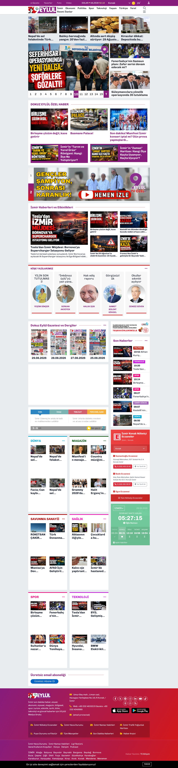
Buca (30, 755)
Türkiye (123, 8)
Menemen (102, 758)
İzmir (60, 8)
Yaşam (113, 8)
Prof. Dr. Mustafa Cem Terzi (136, 309)
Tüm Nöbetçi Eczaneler (132, 498)
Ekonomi (70, 8)
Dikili (51, 755)
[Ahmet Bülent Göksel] (89, 293)
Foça (57, 755)
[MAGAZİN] (104, 441)
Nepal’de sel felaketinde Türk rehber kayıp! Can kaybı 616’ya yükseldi (140, 422)
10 (76, 94)
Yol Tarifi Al (141, 466)
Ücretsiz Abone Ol (44, 681)
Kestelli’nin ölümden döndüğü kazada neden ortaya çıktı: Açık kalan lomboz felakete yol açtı (140, 408)
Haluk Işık (65, 306)
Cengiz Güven (112, 306)
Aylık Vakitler (121, 542)
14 (96, 94)
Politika (82, 8)
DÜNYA (36, 441)
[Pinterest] (125, 698)
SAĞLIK (77, 519)
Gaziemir (65, 755)
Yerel (133, 8)
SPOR (35, 597)
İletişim (65, 747)
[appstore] (120, 710)
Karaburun (33, 758)
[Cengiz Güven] (112, 293)
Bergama (77, 752)
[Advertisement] (17, 58)
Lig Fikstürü (77, 744)
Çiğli (45, 755)
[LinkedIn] (135, 698)
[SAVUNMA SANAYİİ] (63, 519)
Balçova (48, 752)
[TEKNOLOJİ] (104, 597)
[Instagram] (130, 698)
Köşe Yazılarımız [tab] (42, 268)
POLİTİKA (138, 348)
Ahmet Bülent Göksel (89, 309)
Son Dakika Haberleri (103, 733)
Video (69, 3)
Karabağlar (90, 755)
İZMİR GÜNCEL (140, 403)
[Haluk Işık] (65, 293)
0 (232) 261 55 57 (124, 484)
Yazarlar (48, 3)
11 (81, 94)
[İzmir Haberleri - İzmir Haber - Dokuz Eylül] (42, 9)
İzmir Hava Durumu (73, 725)
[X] (120, 698)
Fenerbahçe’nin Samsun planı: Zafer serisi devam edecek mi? (142, 395)
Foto (59, 3)
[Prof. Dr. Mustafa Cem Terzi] (136, 293)
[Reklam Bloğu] (130, 327)
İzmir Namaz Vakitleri (104, 725)
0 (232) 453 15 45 (124, 466)
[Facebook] (115, 698)
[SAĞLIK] (104, 519)
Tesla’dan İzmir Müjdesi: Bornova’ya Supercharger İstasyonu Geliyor (141, 367)
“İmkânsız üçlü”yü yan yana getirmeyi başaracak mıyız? (41, 278)
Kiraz (67, 758)
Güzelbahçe (77, 755)
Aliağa (39, 752)
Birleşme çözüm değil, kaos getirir (140, 381)
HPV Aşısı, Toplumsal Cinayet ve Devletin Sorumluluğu (136, 278)
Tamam (147, 764)
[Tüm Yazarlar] (146, 268)
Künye (57, 747)
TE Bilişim (145, 754)
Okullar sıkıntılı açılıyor (113, 278)
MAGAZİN (79, 441)
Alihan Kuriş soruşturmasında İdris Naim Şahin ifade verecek (143, 353)
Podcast (74, 747)
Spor (91, 8)
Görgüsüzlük (89, 277)
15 (101, 94)
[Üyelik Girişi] (147, 3)
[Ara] (144, 8)
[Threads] (125, 703)
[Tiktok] (145, 698)
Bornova (97, 752)
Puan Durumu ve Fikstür (45, 733)
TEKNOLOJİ (80, 597)
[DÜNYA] (63, 441)
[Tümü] (104, 325)
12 (86, 94)
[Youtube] (140, 698)
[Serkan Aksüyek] (41, 293)
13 (91, 94)
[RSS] (135, 703)
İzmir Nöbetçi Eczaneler (45, 725)
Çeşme (38, 755)
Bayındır (57, 752)
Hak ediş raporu (65, 277)
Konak (81, 758)
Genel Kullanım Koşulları (40, 747)
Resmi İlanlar (64, 11)
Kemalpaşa (57, 758)
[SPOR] (63, 597)
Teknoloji (102, 8)
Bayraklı (67, 752)
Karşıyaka (46, 758)
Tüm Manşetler (71, 733)
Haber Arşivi (129, 733)
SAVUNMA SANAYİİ (45, 519)
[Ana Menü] (144, 12)
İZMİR (31, 752)
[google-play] (140, 710)
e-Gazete (35, 3)
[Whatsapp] (130, 703)
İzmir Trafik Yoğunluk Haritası (132, 726)
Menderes (91, 758)
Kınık (74, 758)
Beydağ (87, 752)
